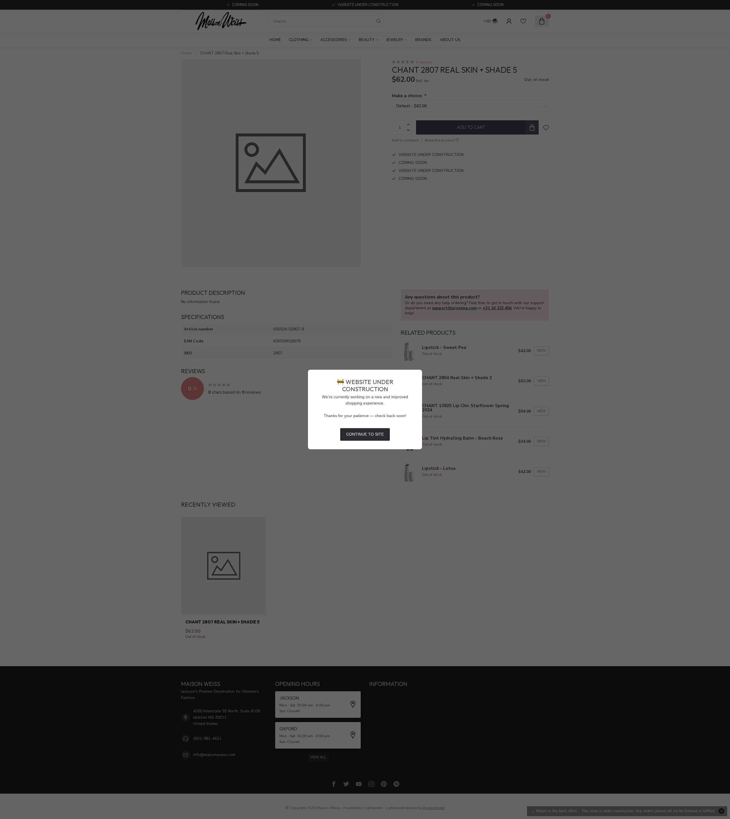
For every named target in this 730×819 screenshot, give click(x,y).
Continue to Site (365, 434)
